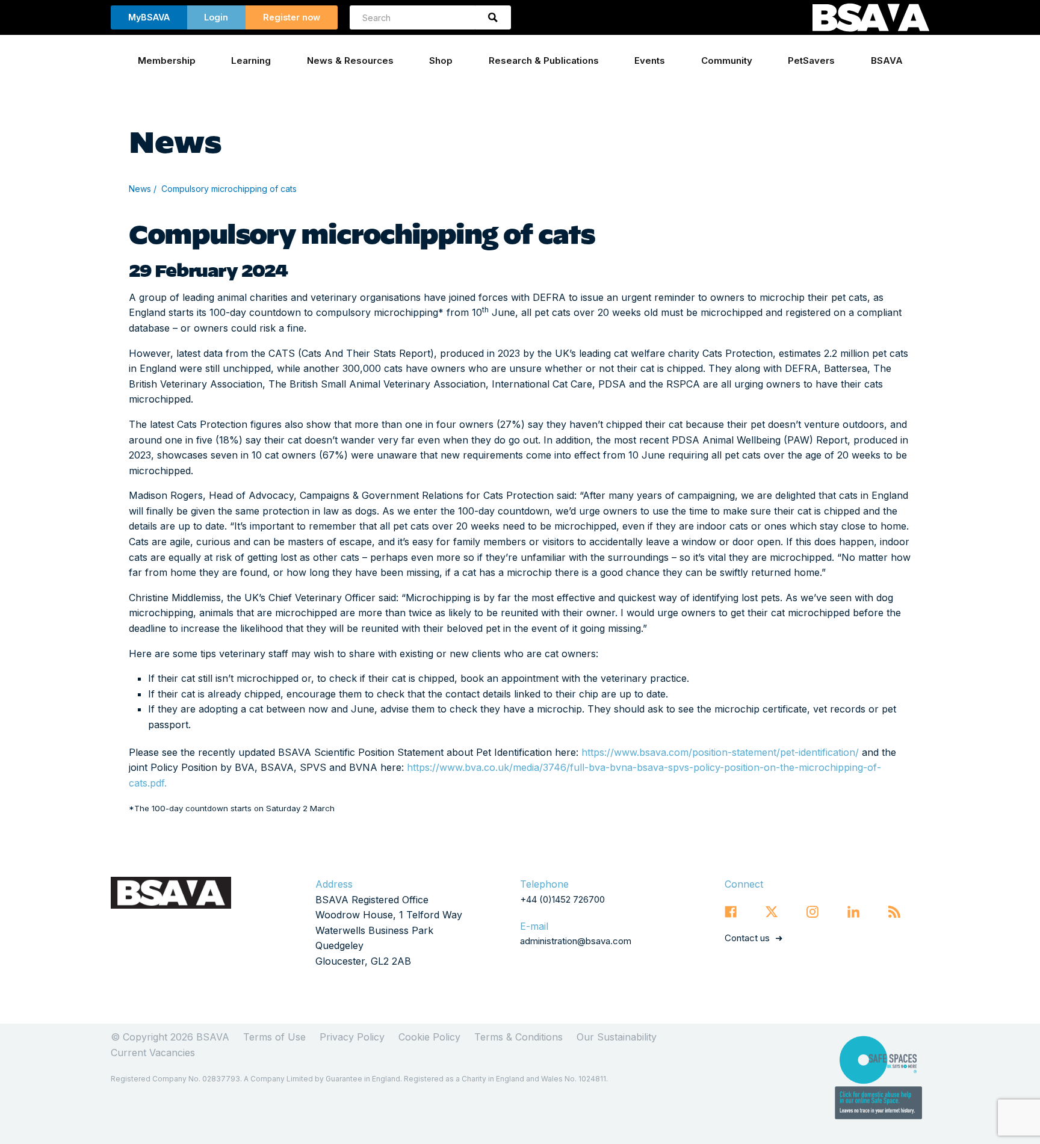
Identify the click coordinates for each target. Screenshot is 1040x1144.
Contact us (747, 938)
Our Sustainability (617, 1037)
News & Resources (350, 60)
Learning (251, 60)
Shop (441, 60)
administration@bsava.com (575, 941)
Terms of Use (274, 1037)
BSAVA (887, 60)
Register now (291, 17)
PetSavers (811, 60)
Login (216, 17)
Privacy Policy (352, 1037)
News (140, 189)
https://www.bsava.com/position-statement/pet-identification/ (720, 752)
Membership (167, 60)
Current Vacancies (153, 1053)
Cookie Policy (429, 1037)
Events (649, 60)
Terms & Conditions (518, 1037)
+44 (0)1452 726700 (562, 899)
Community (726, 60)
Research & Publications (544, 60)
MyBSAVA (149, 17)
